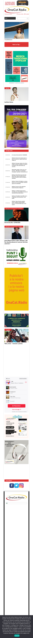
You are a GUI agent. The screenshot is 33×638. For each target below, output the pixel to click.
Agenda (7, 88)
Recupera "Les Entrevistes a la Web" (14, 226)
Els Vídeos (8, 329)
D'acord (17, 635)
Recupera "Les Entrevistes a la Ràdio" (14, 208)
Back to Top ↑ (16, 44)
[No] (31, 626)
